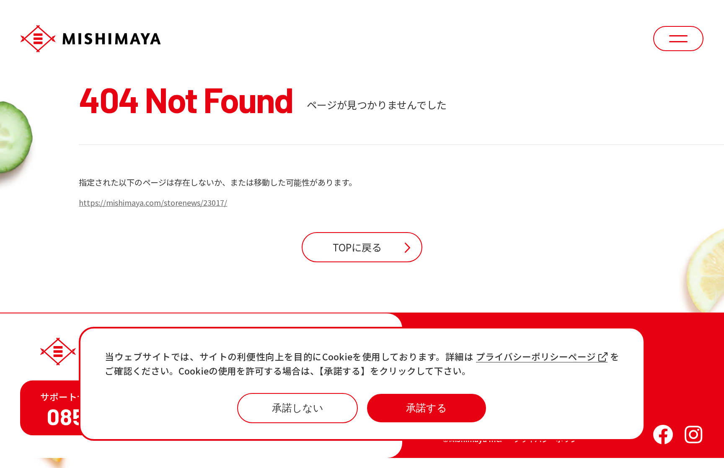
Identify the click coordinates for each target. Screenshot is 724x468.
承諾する (426, 408)
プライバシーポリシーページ (536, 356)
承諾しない (297, 408)
